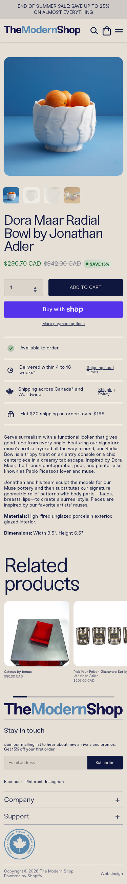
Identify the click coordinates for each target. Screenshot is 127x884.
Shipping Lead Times (100, 370)
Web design (112, 873)
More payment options (63, 324)
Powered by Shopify (23, 876)
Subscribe (105, 762)
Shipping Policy (106, 392)
